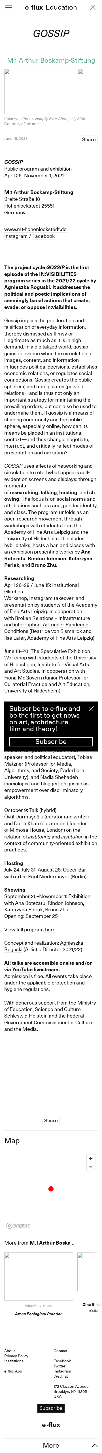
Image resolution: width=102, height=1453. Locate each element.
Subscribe (51, 741)
